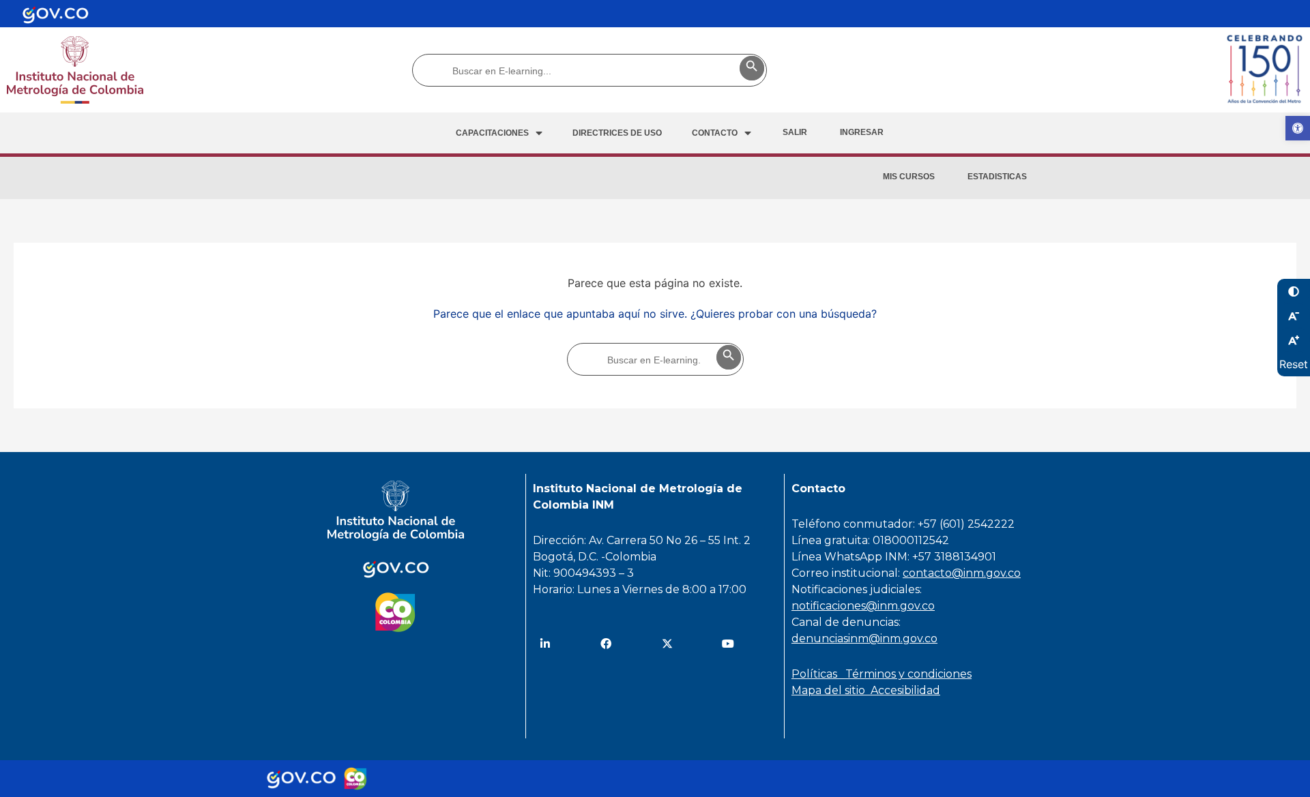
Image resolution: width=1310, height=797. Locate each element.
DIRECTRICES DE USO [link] (617, 133)
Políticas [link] (818, 673)
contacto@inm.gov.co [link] (962, 573)
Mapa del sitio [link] (831, 690)
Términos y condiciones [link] (908, 673)
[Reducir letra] (1293, 315)
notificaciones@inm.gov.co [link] (863, 605)
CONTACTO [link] (715, 133)
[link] (1297, 128)
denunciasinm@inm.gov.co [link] (864, 638)
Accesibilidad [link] (905, 690)
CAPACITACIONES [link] (492, 133)
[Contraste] (1293, 291)
